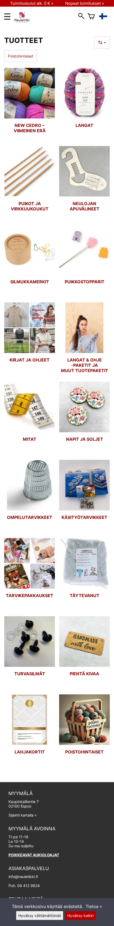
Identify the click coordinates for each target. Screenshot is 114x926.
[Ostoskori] (91, 16)
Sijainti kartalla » (22, 815)
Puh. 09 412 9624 (24, 885)
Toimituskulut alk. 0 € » (31, 3)
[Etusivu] (24, 21)
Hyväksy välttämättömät (39, 915)
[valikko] (7, 17)
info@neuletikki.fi (23, 876)
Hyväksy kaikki (80, 915)
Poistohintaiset (20, 56)
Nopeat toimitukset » (84, 3)
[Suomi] (104, 16)
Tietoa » (94, 906)
